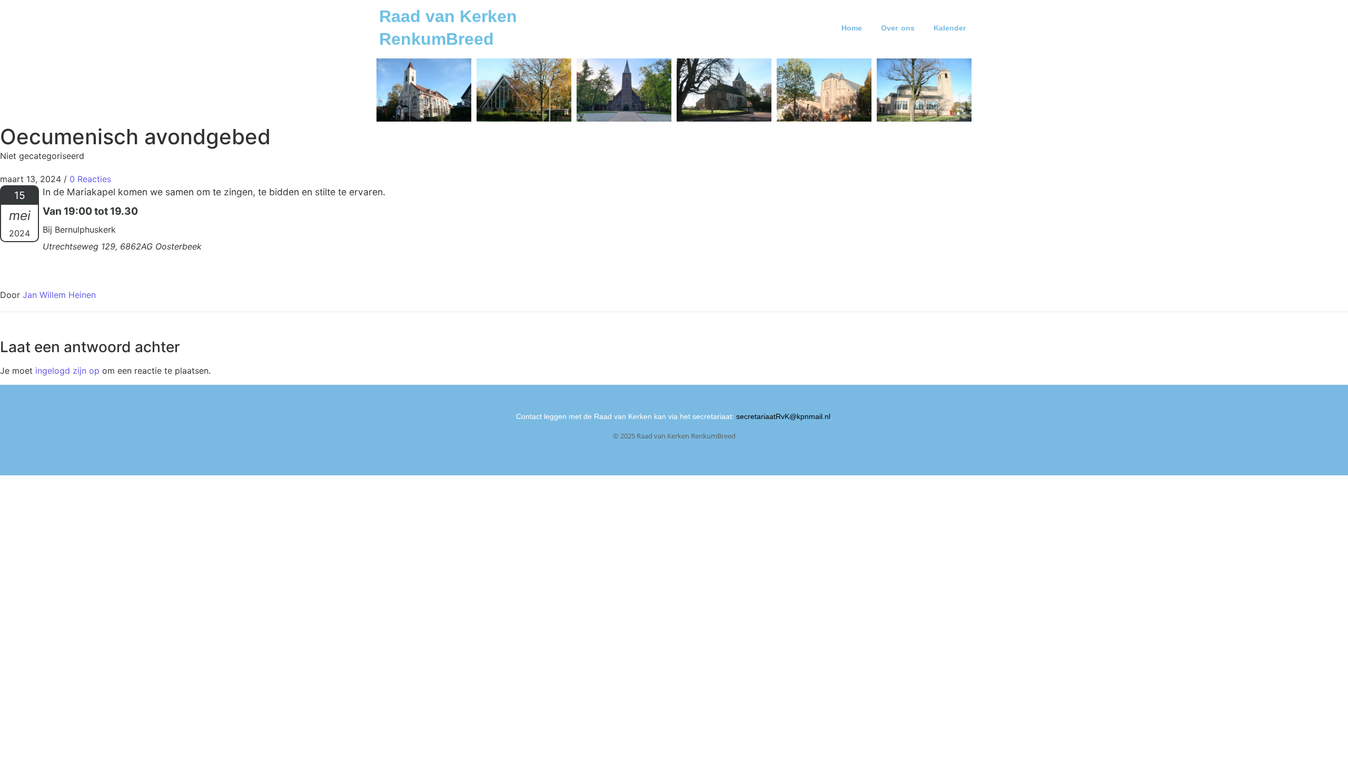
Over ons (898, 28)
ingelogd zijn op (67, 370)
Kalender (950, 28)
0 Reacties (90, 179)
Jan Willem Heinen (59, 295)
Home (851, 28)
